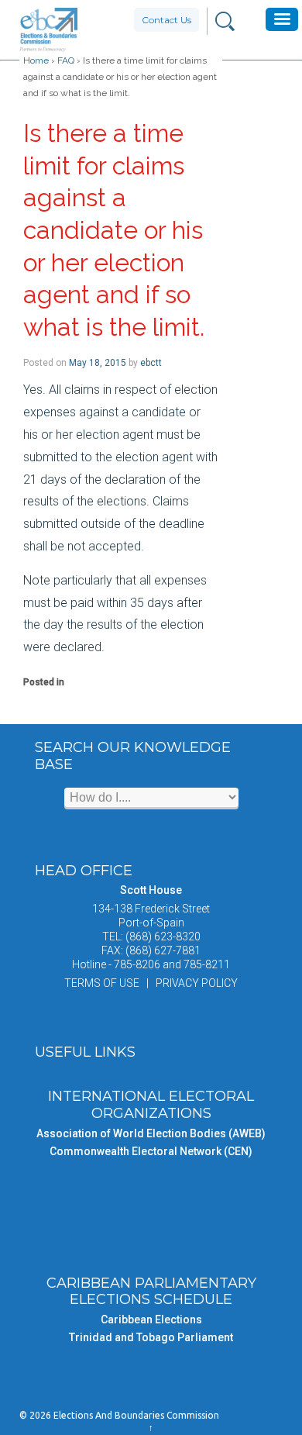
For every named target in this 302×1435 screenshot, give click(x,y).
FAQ (65, 60)
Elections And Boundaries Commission (135, 1415)
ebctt (151, 362)
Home (36, 60)
